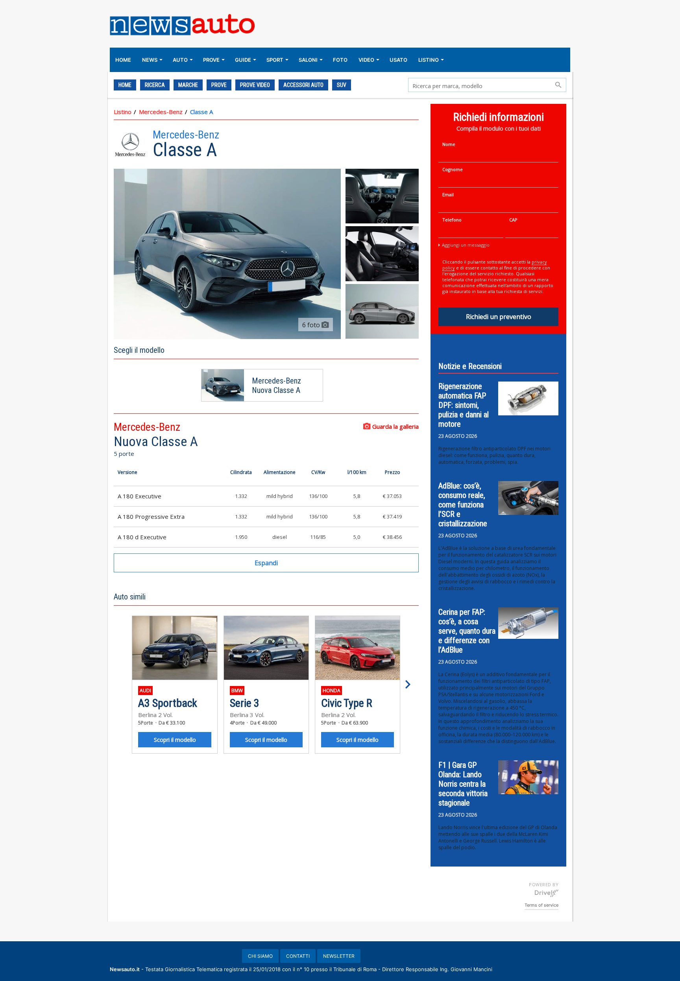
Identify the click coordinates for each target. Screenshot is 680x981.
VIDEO (366, 60)
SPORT (274, 60)
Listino (122, 112)
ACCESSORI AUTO (303, 85)
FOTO (340, 60)
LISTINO (428, 60)
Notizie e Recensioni (470, 366)
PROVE (211, 60)
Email (448, 194)
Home (124, 85)
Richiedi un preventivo (498, 316)
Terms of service (541, 905)
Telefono (452, 220)
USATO (398, 60)
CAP (513, 220)
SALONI (308, 60)
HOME (123, 60)
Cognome (452, 169)
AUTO (180, 60)
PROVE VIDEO (255, 85)
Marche (188, 85)
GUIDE (243, 60)
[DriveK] (546, 893)
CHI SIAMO (260, 956)
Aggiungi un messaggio (466, 245)
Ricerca (155, 85)
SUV (341, 85)
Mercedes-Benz (161, 112)
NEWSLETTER (339, 956)
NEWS (149, 60)
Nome (448, 144)
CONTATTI (298, 956)
